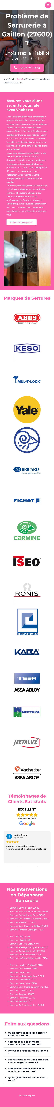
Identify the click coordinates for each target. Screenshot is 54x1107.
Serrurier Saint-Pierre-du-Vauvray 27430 (29, 987)
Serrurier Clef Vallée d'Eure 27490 (26, 954)
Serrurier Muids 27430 (20, 940)
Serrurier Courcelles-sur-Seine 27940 (27, 915)
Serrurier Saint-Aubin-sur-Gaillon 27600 (29, 911)
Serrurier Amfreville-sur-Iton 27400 (27, 1005)
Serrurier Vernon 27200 (21, 1001)
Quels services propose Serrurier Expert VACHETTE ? (27, 1034)
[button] (27, 1034)
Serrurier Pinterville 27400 (22, 997)
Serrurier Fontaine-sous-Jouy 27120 (27, 976)
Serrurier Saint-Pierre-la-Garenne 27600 (29, 918)
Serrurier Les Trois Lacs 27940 (24, 943)
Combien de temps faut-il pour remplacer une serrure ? (26, 1070)
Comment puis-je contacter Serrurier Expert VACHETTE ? (24, 1043)
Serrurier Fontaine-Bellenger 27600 (26, 929)
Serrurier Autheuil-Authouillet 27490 (27, 951)
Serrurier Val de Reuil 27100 (23, 979)
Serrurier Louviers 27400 (21, 990)
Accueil (20, 79)
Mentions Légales (27, 1095)
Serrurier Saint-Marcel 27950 (23, 968)
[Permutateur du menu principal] (48, 5)
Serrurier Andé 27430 (20, 972)
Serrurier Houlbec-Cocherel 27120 (26, 965)
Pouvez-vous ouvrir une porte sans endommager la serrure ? (28, 1061)
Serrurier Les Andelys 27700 (23, 983)
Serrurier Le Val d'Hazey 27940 (24, 908)
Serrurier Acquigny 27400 (22, 994)
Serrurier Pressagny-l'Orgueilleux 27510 (29, 947)
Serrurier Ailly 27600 (20, 936)
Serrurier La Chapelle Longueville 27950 (28, 958)
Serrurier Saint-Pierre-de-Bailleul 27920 (29, 926)
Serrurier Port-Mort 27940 (22, 922)
